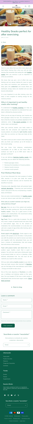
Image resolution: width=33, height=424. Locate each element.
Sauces (5, 376)
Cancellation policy (26, 418)
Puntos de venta (7, 359)
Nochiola (11, 416)
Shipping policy (16, 418)
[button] (3, 6)
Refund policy (17, 416)
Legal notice (22, 421)
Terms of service (8, 418)
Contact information (13, 421)
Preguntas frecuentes (9, 363)
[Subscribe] (28, 345)
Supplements (6, 379)
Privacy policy (25, 416)
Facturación (6, 356)
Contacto (5, 365)
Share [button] (4, 42)
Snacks (5, 374)
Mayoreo (5, 361)
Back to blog (17, 287)
